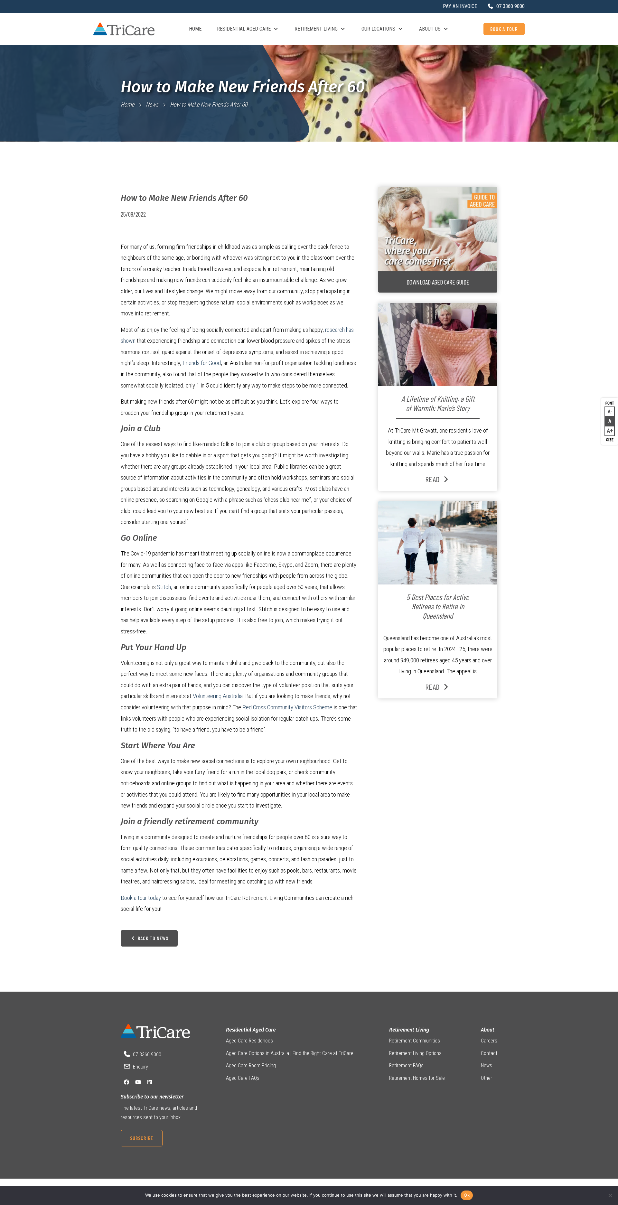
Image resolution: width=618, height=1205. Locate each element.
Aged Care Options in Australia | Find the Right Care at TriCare (289, 1053)
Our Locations (378, 29)
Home (195, 29)
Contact (489, 1053)
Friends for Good (202, 363)
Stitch (164, 587)
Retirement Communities (414, 1041)
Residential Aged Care (244, 29)
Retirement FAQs (406, 1065)
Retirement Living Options (415, 1053)
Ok (467, 1195)
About (487, 1030)
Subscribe (141, 1138)
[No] (610, 1195)
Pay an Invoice (460, 6)
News (152, 104)
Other (486, 1078)
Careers (489, 1041)
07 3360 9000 (147, 1054)
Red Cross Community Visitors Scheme (287, 707)
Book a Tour (504, 29)
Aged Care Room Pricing (251, 1065)
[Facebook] (126, 1082)
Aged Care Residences (249, 1041)
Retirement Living (316, 29)
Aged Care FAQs (242, 1078)
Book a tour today (141, 897)
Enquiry (140, 1067)
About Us (430, 29)
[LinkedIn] (149, 1082)
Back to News (152, 938)
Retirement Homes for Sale (417, 1078)
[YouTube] (138, 1082)
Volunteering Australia (218, 696)
